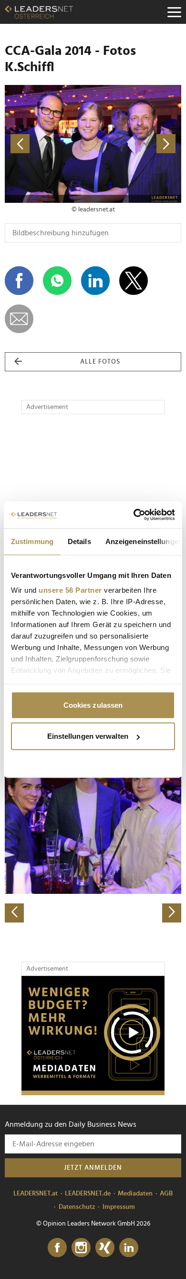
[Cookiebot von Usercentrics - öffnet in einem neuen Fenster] (134, 515)
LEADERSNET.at (35, 1193)
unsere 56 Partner (70, 590)
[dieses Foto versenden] (19, 318)
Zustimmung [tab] (32, 541)
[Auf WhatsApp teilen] (57, 280)
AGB (166, 1193)
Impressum (119, 1207)
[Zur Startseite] (39, 12)
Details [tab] (79, 541)
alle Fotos (100, 361)
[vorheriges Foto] (49, 144)
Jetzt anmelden (93, 1167)
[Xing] (104, 1248)
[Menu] (174, 12)
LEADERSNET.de (88, 1193)
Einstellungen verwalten (87, 736)
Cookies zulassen (93, 705)
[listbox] (93, 836)
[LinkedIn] (128, 1248)
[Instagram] (81, 1248)
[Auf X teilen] (133, 280)
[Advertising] (93, 1035)
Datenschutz (77, 1207)
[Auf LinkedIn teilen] (95, 280)
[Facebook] (57, 1248)
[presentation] (14, 913)
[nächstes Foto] (137, 144)
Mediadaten (135, 1193)
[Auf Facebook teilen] (19, 280)
